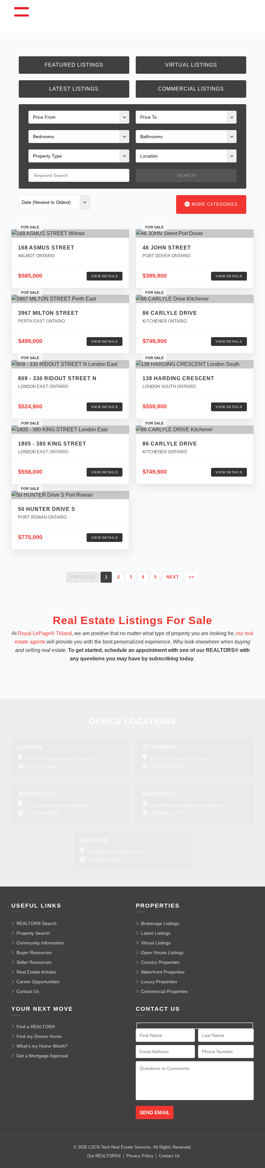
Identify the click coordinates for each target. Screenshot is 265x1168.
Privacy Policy (140, 1156)
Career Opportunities (37, 981)
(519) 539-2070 (42, 813)
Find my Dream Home (39, 1036)
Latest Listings (74, 89)
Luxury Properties (159, 981)
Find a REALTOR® (35, 1026)
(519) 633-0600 (167, 766)
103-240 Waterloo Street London (59, 758)
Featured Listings (74, 65)
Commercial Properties (164, 991)
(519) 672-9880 (42, 766)
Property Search (33, 933)
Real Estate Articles (36, 972)
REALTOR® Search (36, 923)
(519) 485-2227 (167, 813)
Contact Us (27, 991)
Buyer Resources (34, 952)
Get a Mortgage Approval (42, 1055)
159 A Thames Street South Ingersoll (188, 805)
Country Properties (160, 962)
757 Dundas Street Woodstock (57, 805)
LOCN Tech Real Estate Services (119, 1147)
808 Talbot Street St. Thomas (181, 758)
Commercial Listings (191, 89)
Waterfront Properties (163, 972)
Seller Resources (33, 962)
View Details (104, 276)
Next (172, 577)
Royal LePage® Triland (45, 633)
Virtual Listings (191, 65)
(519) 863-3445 (105, 859)
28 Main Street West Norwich (118, 851)
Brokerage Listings (160, 923)
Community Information (40, 942)
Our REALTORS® (104, 1156)
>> (192, 577)
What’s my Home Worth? (42, 1046)
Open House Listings (162, 952)
